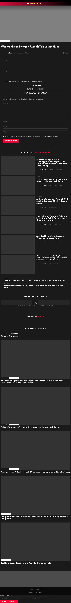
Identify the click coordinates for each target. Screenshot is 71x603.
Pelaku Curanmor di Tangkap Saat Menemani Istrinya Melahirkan (51, 180)
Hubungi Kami (39, 592)
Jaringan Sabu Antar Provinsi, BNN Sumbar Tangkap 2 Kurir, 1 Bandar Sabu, (52, 201)
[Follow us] (69, 4)
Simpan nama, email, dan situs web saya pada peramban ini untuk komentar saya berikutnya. (32, 136)
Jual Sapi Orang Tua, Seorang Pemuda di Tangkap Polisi (50, 237)
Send (4, 601)
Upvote (16, 302)
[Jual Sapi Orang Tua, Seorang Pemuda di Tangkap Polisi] (18, 244)
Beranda (30, 592)
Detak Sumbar (42, 152)
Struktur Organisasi (9, 336)
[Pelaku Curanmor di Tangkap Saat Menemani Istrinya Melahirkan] (18, 185)
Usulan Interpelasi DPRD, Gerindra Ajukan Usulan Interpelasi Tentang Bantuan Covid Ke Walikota (51, 258)
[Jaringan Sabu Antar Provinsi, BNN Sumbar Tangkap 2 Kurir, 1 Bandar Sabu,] (18, 205)
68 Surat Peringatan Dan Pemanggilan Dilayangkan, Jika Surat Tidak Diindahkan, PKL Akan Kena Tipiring (51, 163)
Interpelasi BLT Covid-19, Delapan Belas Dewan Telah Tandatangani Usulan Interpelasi (51, 218)
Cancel (13, 601)
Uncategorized (14, 333)
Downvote (54, 302)
